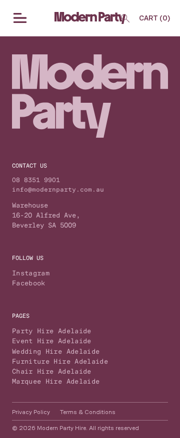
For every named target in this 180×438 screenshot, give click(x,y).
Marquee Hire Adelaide (56, 381)
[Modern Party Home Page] (90, 18)
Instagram (31, 273)
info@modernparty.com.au (58, 189)
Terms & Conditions (88, 412)
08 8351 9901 (36, 180)
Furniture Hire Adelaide (60, 361)
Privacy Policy (31, 412)
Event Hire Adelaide (52, 341)
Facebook (29, 283)
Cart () (154, 18)
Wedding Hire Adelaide (56, 351)
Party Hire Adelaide (52, 331)
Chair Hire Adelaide (52, 371)
